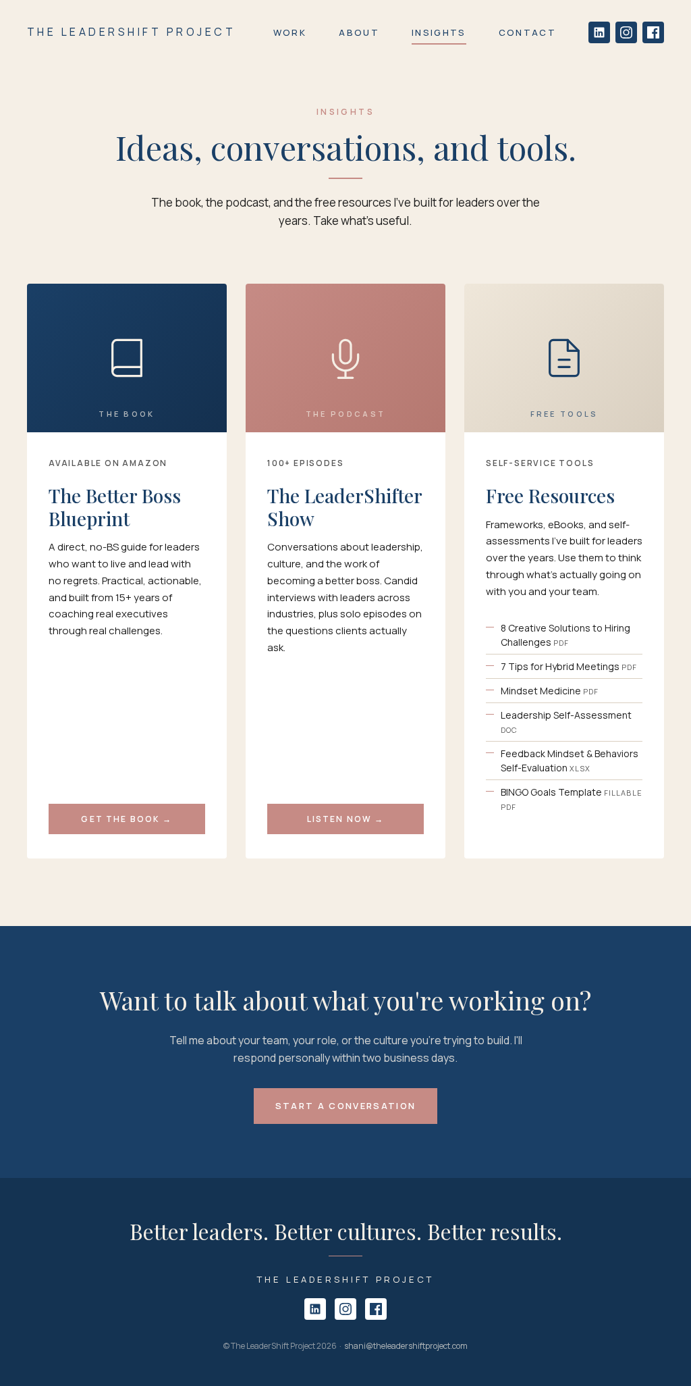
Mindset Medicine (550, 690)
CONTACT (527, 32)
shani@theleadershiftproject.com (406, 1346)
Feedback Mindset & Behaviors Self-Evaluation (569, 760)
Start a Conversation (345, 1106)
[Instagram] (626, 32)
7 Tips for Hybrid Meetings (569, 666)
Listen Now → (346, 819)
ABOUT (359, 32)
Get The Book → (126, 819)
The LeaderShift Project (131, 31)
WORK (289, 32)
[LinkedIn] (599, 32)
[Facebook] (653, 32)
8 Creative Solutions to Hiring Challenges (565, 634)
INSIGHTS (439, 32)
